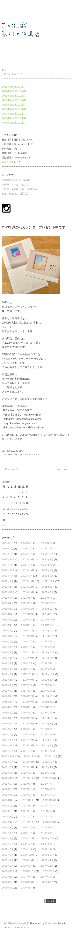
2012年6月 (7, 789)
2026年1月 (27, 554)
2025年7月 (7, 565)
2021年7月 (7, 597)
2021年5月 (46, 597)
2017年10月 (8, 679)
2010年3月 (27, 833)
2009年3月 (46, 849)
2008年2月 (27, 865)
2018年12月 (27, 652)
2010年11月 (29, 822)
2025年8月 (47, 559)
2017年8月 (47, 679)
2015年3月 (27, 734)
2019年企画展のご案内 (14, 104)
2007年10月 (29, 871)
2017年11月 (48, 674)
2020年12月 (27, 608)
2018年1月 (7, 674)
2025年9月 (28, 559)
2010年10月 (49, 822)
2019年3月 (27, 647)
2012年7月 (46, 783)
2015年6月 (27, 729)
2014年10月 (8, 745)
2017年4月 (7, 690)
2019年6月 (27, 641)
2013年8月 (28, 762)
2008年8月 (28, 860)
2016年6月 (27, 707)
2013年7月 (49, 762)
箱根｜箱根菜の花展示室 (15, 193)
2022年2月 (49, 581)
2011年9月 (7, 805)
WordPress (23, 927)
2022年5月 (47, 576)
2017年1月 (7, 696)
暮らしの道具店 (10, 10)
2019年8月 (47, 636)
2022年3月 (28, 581)
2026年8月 (7, 543)
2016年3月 (27, 712)
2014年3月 (27, 751)
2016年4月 (7, 712)
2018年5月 (46, 663)
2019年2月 (46, 647)
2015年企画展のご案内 (14, 122)
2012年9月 (7, 783)
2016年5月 (46, 707)
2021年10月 (8, 592)
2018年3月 (27, 669)
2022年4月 (7, 581)
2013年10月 (51, 756)
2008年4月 (47, 860)
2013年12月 (8, 756)
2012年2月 (27, 794)
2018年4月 (7, 669)
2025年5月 (46, 565)
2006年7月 (7, 887)
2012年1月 (46, 794)
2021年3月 (27, 603)
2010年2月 (46, 833)
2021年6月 (27, 597)
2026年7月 (27, 543)
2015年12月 (27, 718)
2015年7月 (7, 729)
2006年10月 (27, 882)
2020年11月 (48, 608)
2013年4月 (47, 767)
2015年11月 (48, 718)
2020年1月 (7, 630)
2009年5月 (7, 849)
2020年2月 (46, 625)
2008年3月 (7, 865)
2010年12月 (8, 822)
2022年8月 (47, 570)
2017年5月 (46, 685)
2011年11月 (29, 800)
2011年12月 (8, 800)
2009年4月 (27, 849)
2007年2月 (7, 882)
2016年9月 (28, 701)
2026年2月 (7, 554)
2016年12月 (27, 696)
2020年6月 (27, 619)
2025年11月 (46, 554)
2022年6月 (27, 576)
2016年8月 (47, 701)
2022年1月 (7, 586)
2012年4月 (46, 789)
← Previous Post (11, 469)
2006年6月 (27, 887)
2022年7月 (7, 576)
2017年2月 (46, 690)
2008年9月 (7, 860)
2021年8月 (47, 592)
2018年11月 (48, 652)
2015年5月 (46, 729)
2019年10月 (8, 636)
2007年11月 (8, 871)
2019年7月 (7, 641)
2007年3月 (46, 876)
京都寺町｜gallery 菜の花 (16, 180)
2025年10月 (8, 559)
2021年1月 (7, 608)
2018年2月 (46, 669)
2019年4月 (7, 647)
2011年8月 (27, 805)
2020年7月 (7, 619)
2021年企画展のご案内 (14, 95)
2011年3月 (7, 816)
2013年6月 (7, 767)
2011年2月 (27, 816)
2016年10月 (8, 701)
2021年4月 (7, 603)
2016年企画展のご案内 (14, 118)
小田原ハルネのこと (12, 74)
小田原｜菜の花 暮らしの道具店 (19, 189)
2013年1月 (46, 772)
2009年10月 (48, 838)
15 (23, 503)
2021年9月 (28, 592)
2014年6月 (7, 751)
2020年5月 (46, 619)
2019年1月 (7, 652)
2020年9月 (28, 614)
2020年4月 (7, 625)
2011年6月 (7, 811)
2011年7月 (46, 805)
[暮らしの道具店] (25, 60)
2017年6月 (27, 685)
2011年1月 (46, 816)
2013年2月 (27, 772)
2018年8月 (47, 658)
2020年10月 (8, 614)
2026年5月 (7, 548)
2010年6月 (46, 827)
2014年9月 (28, 745)
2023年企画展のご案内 (14, 86)
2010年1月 (7, 838)
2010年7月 (27, 827)
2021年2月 (46, 603)
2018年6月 (27, 663)
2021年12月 (27, 586)
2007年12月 (46, 865)
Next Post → (63, 469)
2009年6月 (46, 844)
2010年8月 (7, 827)
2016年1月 (7, 718)
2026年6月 (46, 543)
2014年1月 (46, 751)
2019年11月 (48, 630)
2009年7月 (27, 844)
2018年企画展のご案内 (14, 109)
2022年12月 (8, 570)
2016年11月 (48, 696)
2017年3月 (27, 690)
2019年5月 (46, 641)
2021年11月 (48, 586)
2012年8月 (27, 783)
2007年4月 (27, 876)
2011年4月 (46, 811)
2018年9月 (28, 658)
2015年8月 (47, 723)
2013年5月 (28, 767)
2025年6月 (27, 565)
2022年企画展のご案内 (14, 91)
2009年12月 (27, 838)
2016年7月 (7, 707)
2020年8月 (47, 614)
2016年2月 (46, 712)
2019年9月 (28, 636)
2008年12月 (27, 855)
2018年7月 (7, 663)
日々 (4, 69)
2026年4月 (27, 548)
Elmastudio (51, 923)
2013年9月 (7, 762)
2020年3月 (27, 625)
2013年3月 (7, 772)
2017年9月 (28, 679)
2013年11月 (30, 756)
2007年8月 (49, 871)
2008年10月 (48, 855)
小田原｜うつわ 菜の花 (15, 184)
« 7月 (5, 525)
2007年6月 (7, 876)
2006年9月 (47, 882)
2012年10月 (49, 778)
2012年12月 (8, 778)
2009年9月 (7, 844)
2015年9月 (28, 723)
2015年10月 (8, 723)
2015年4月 (7, 734)
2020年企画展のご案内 (14, 100)
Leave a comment (30, 454)
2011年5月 (27, 811)
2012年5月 (27, 789)
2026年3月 (46, 548)
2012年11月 (29, 778)
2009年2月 (7, 855)
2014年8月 (47, 745)
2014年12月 (27, 740)
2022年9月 (28, 570)
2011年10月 (49, 800)
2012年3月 (7, 794)
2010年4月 (7, 833)
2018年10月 (8, 658)
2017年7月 (7, 685)
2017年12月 (27, 674)
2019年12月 (27, 630)
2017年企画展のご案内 (14, 113)
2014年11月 (48, 740)
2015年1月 (7, 740)
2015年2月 (46, 734)
